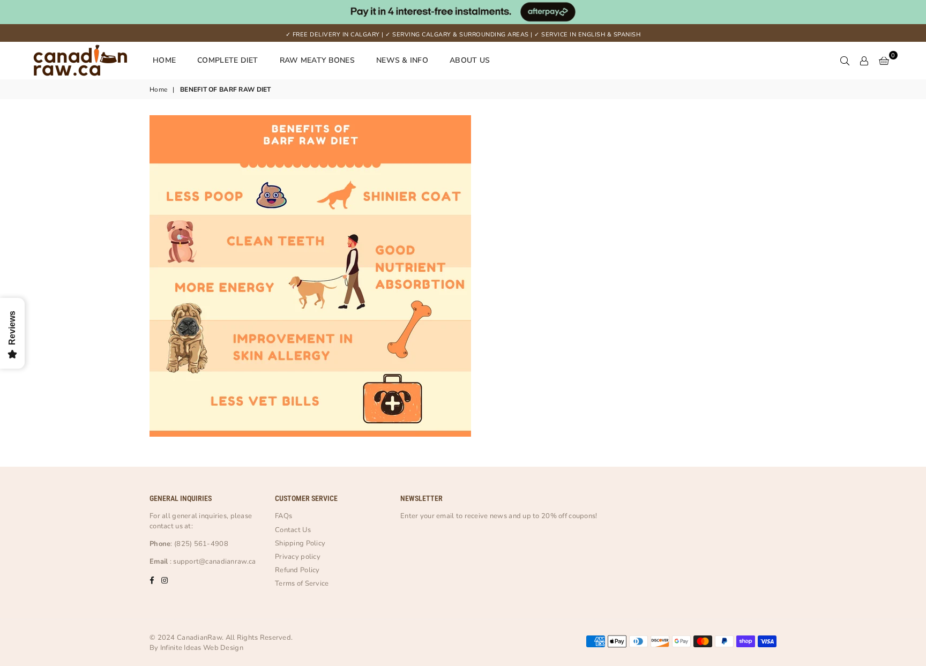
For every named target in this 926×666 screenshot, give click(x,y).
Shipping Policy (300, 543)
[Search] (845, 61)
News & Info (402, 60)
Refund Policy (297, 570)
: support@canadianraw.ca (212, 561)
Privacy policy (297, 557)
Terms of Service (301, 583)
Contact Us (293, 530)
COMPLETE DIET (227, 60)
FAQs (283, 516)
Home (164, 60)
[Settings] (864, 61)
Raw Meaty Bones (317, 60)
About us (470, 60)
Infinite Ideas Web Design (201, 648)
